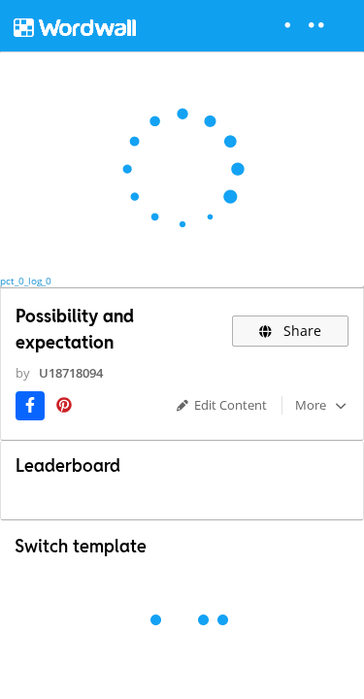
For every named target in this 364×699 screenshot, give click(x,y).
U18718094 (71, 373)
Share (300, 330)
